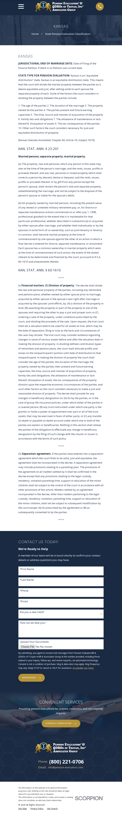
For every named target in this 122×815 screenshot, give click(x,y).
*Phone (24, 590)
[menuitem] (22, 808)
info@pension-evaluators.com (65, 767)
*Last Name (27, 579)
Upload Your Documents (34, 641)
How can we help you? (33, 622)
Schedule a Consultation (58, 723)
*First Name (27, 569)
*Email (24, 601)
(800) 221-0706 (66, 761)
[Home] (59, 6)
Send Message (29, 677)
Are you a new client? (32, 612)
